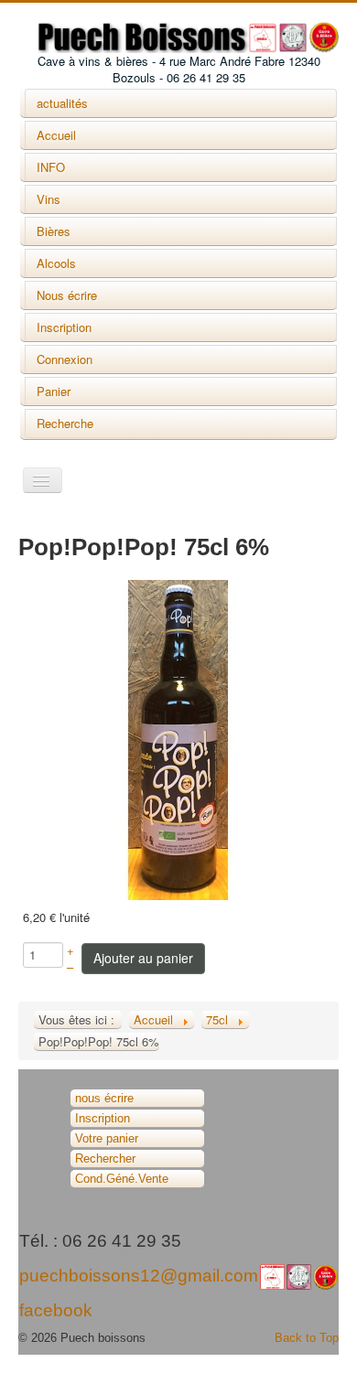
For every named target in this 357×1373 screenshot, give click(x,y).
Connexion (64, 359)
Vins (48, 199)
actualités (62, 103)
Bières (53, 231)
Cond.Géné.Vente (121, 1178)
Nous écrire (67, 295)
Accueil (56, 135)
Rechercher (105, 1158)
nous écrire (104, 1098)
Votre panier (106, 1138)
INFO (51, 167)
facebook (55, 1310)
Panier (53, 391)
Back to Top (307, 1338)
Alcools (56, 263)
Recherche (65, 423)
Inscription (64, 327)
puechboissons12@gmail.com (138, 1275)
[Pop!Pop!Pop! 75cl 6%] (178, 737)
